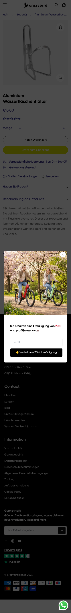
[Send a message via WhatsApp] (63, 605)
